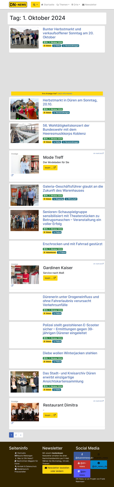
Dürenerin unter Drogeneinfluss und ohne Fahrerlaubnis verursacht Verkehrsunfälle (71, 301)
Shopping (59, 199)
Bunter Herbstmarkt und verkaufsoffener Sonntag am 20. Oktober (68, 33)
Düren (48, 46)
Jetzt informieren (65, 93)
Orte (75, 4)
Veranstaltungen (72, 46)
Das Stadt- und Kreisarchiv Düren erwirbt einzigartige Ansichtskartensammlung (69, 377)
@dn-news (82, 465)
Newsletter (90, 4)
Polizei (58, 232)
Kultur (57, 46)
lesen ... (49, 167)
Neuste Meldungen (24, 456)
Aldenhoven (51, 252)
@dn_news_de (99, 466)
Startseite (48, 4)
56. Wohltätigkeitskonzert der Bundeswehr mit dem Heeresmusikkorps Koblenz (66, 129)
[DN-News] (19, 4)
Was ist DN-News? (25, 458)
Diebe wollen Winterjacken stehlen (70, 353)
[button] (35, 4)
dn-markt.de (97, 153)
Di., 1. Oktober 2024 (54, 42)
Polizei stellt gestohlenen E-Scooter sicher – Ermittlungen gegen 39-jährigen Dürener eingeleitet (71, 329)
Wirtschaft (72, 199)
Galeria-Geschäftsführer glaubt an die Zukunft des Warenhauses (73, 188)
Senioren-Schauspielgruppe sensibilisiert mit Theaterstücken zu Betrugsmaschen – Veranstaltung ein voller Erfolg (72, 218)
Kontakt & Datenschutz (27, 466)
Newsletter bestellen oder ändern (58, 469)
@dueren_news (99, 457)
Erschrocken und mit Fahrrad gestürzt (72, 244)
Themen (63, 4)
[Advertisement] (57, 72)
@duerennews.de (82, 457)
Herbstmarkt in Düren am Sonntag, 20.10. (70, 102)
